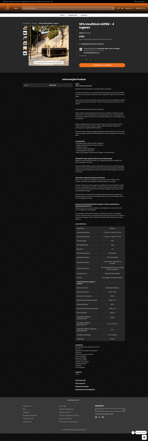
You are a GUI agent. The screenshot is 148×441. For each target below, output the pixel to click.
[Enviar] (85, 230)
